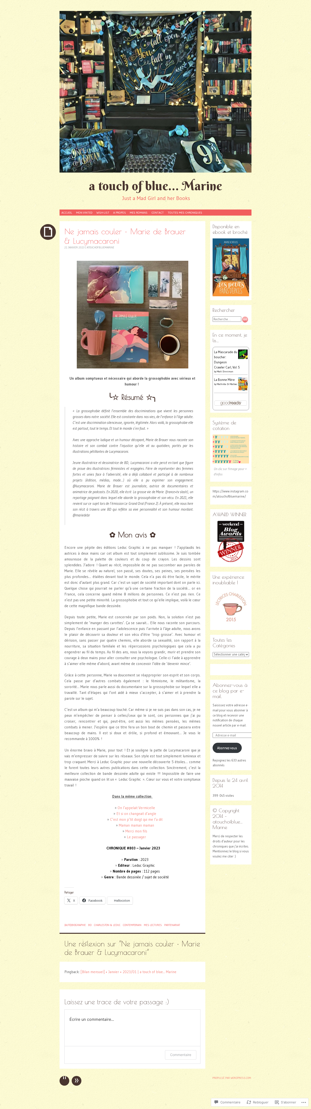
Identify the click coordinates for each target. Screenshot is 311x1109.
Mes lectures (153, 925)
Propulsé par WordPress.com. (231, 1078)
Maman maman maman (136, 825)
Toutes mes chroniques (185, 212)
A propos (119, 212)
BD (90, 925)
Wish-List (102, 212)
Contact (157, 212)
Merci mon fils (136, 831)
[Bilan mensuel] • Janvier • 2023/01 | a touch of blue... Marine (128, 971)
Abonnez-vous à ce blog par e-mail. (230, 690)
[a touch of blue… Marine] (155, 92)
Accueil (66, 212)
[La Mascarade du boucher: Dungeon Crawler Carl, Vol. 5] (243, 358)
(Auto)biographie (75, 925)
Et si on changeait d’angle (136, 813)
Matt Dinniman (225, 371)
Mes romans (138, 212)
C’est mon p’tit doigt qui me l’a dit (136, 819)
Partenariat (172, 925)
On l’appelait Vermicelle (136, 807)
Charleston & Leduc (107, 925)
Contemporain (132, 925)
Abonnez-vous (227, 748)
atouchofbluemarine (100, 247)
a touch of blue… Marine (155, 186)
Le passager (136, 837)
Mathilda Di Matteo (227, 384)
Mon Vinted (84, 212)
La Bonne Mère (224, 380)
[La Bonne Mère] (243, 389)
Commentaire (180, 1055)
